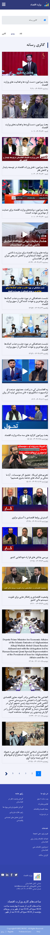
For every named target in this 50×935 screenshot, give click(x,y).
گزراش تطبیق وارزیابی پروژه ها (13, 807)
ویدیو (12, 33)
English (10, 931)
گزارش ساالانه (43, 855)
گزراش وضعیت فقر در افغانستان (15, 800)
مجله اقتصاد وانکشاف (41, 809)
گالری (4, 33)
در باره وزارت (43, 814)
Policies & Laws (25, 931)
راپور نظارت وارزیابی (16, 812)
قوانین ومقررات (43, 804)
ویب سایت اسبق (42, 798)
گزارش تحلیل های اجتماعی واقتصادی (13, 819)
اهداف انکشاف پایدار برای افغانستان (39, 840)
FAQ (38, 931)
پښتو (2, 931)
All (21, 33)
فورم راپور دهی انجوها (40, 833)
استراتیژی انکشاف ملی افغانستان (40, 848)
